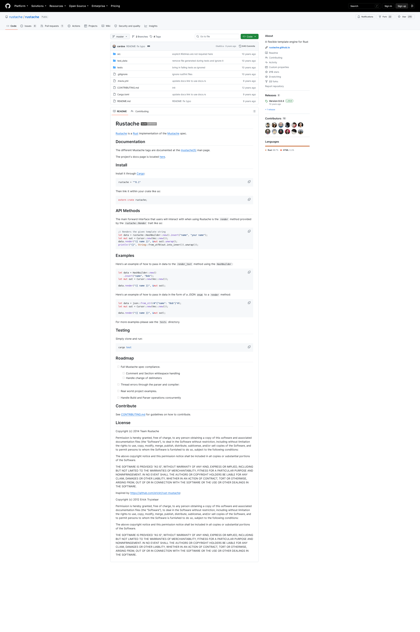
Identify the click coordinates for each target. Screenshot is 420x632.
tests (120, 67)
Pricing (115, 6)
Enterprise (98, 6)
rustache (16, 17)
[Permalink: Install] (113, 165)
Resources (56, 6)
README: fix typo (135, 46)
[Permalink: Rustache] (113, 123)
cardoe (121, 46)
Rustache (121, 133)
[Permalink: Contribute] (113, 406)
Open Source (77, 6)
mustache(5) (188, 150)
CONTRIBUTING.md (128, 87)
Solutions (37, 6)
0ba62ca (220, 46)
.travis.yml (122, 80)
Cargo (140, 173)
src (119, 54)
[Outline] (254, 111)
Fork (387, 16)
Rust (135, 133)
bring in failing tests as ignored (188, 67)
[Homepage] (7, 6)
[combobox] (218, 36)
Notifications (367, 16)
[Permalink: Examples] (113, 255)
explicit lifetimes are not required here (192, 54)
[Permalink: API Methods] (113, 210)
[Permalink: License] (113, 422)
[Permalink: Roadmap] (113, 358)
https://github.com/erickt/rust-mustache (155, 493)
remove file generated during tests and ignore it (197, 60)
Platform (19, 6)
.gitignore (122, 74)
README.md (124, 101)
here (162, 156)
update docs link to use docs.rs (189, 80)
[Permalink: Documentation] (113, 141)
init (173, 87)
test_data (122, 60)
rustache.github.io (279, 47)
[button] (249, 181)
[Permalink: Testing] (113, 330)
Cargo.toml (123, 94)
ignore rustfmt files (182, 74)
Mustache (173, 133)
